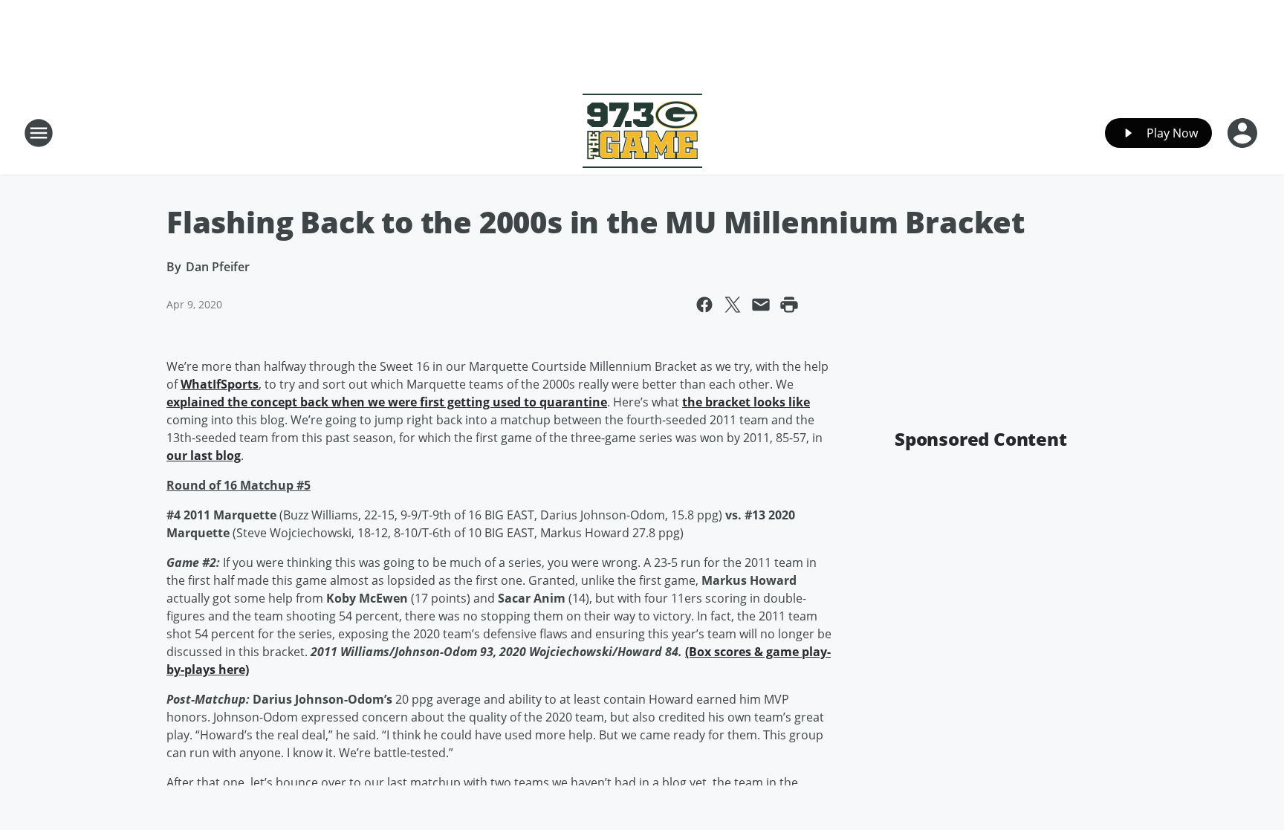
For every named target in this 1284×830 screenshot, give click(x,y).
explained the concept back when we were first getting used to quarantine (386, 402)
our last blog (203, 455)
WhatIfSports (220, 384)
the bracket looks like (746, 402)
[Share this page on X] (732, 304)
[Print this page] (789, 304)
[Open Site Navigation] (39, 133)
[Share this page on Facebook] (704, 304)
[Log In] (1244, 133)
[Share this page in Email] (760, 304)
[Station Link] (642, 133)
